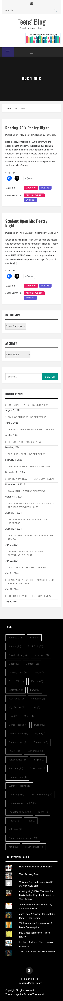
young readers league (23, 838)
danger (39, 672)
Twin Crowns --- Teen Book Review (37, 951)
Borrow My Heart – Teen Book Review (31, 479)
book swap (41, 655)
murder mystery (18, 733)
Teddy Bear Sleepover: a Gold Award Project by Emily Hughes (31, 505)
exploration (16, 690)
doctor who (16, 681)
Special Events (34, 195)
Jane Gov (51, 135)
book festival (18, 655)
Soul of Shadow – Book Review (27, 417)
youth (13, 846)
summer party (18, 777)
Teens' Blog (32, 21)
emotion (37, 681)
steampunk (37, 768)
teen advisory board (22, 803)
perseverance (17, 742)
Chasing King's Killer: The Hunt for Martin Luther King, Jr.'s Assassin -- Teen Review (37, 895)
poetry (45, 188)
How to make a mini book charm (35, 866)
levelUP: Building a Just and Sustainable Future (25, 553)
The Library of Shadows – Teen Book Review (30, 537)
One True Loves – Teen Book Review (29, 596)
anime (34, 637)
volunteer (15, 829)
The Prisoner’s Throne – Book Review (31, 429)
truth (31, 820)
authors (15, 646)
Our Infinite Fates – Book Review (28, 405)
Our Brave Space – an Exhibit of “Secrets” (27, 521)
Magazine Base (22, 994)
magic (29, 716)
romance (16, 768)
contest (32, 663)
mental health (18, 724)
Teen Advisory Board (29, 874)
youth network (34, 846)
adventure (15, 637)
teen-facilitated (41, 794)
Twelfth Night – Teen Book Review (29, 466)
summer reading (20, 785)
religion (38, 759)
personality (40, 742)
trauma (14, 820)
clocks (14, 663)
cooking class (18, 672)
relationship (35, 751)
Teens (43, 812)
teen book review (20, 812)
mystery (40, 733)
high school (16, 707)
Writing (30, 200)
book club (35, 646)
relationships (17, 759)
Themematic (38, 994)
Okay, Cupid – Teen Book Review (27, 567)
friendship (38, 698)
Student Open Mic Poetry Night (26, 223)
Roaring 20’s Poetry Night (27, 127)
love (13, 716)
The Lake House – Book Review (26, 454)
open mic (31, 188)
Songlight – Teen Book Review (26, 491)
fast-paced (16, 698)
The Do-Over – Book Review (24, 442)
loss (35, 707)
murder (39, 724)
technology (16, 794)
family (35, 690)
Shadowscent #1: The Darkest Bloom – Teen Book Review (31, 582)
